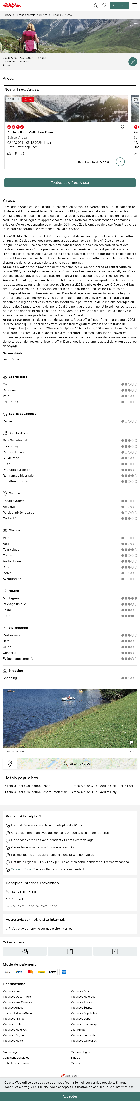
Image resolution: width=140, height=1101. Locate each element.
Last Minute (78, 1030)
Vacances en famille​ (83, 1035)
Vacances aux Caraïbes (17, 1002)
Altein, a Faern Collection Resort (27, 786)
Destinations (14, 984)
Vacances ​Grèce (81, 991)
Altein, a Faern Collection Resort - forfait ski (35, 792)
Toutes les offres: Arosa (70, 183)
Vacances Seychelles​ (84, 1013)
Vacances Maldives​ (15, 1030)
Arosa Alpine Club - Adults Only (94, 792)
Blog (70, 951)
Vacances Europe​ (14, 991)
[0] (104, 6)
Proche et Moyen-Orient (18, 1013)
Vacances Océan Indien (17, 997)
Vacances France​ (14, 1019)
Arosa (68, 15)
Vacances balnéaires (84, 1040)
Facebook (115, 951)
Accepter (70, 1096)
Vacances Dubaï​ (81, 1019)
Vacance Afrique (13, 1008)
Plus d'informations (120, 1087)
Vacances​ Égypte (81, 1008)
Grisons (56, 15)
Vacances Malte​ (13, 1040)
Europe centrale (26, 15)
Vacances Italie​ (12, 1024)
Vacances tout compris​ (85, 1024)
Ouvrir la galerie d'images (131, 743)
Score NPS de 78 (23, 869)
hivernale (45, 229)
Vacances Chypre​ (14, 1035)
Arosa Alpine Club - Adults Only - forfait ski (102, 786)
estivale (61, 229)
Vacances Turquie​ (82, 1002)
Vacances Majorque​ (83, 997)
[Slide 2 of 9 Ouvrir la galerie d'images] (70, 718)
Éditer (132, 61)
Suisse (43, 15)
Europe (7, 15)
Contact (119, 5)
